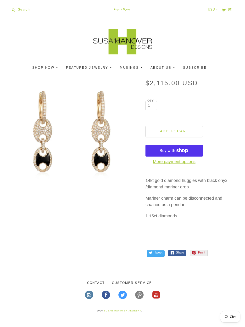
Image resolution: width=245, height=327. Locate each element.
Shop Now (44, 67)
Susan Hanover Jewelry (122, 311)
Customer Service (132, 283)
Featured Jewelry (88, 67)
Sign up (126, 9)
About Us (161, 67)
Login (117, 9)
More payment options (174, 161)
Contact (96, 283)
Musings (130, 67)
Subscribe (195, 67)
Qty (150, 100)
